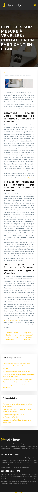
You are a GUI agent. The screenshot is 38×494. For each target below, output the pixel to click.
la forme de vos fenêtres (12, 320)
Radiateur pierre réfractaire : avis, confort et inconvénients (12, 336)
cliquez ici (31, 178)
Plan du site (19, 493)
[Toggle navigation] (35, 5)
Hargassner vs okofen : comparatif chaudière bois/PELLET (26, 336)
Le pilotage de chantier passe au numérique (16, 371)
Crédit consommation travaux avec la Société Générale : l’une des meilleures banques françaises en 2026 (18, 366)
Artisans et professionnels (11, 73)
